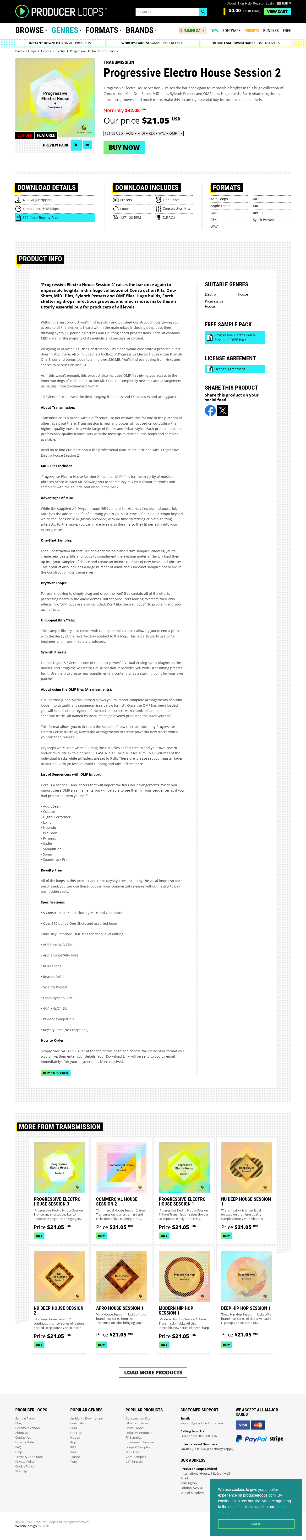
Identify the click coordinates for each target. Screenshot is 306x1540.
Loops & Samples (138, 1447)
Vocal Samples (136, 1457)
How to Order (25, 1442)
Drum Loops (134, 1428)
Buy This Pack (56, 1073)
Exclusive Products (139, 1433)
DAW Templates (137, 1423)
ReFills (258, 212)
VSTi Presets (134, 1462)
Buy (39, 1235)
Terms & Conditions (29, 1457)
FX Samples (134, 1438)
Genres (64, 30)
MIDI (256, 206)
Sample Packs (25, 1418)
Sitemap (21, 1471)
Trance (75, 1457)
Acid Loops (219, 199)
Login (270, 3)
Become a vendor (27, 1428)
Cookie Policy (24, 1466)
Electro (210, 294)
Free (287, 30)
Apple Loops (220, 206)
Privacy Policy (25, 1462)
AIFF (256, 199)
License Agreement (229, 369)
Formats (102, 30)
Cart (277, 11)
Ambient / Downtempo (86, 1418)
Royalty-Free (49, 217)
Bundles (271, 30)
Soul (73, 1452)
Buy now (124, 147)
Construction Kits (138, 1418)
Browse (29, 30)
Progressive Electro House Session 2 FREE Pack (235, 337)
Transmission (119, 62)
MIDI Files (132, 1452)
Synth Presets (264, 219)
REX (214, 219)
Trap (73, 1462)
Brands (139, 30)
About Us (21, 1433)
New (214, 30)
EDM (73, 1428)
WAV (214, 226)
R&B (73, 1447)
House (243, 294)
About (231, 3)
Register (259, 3)
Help (248, 3)
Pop (73, 1442)
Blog (241, 3)
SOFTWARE (231, 30)
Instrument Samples (140, 1442)
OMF (214, 212)
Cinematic (77, 1423)
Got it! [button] (256, 1524)
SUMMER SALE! (192, 30)
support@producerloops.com (201, 1423)
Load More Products (153, 1372)
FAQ (18, 1447)
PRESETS (252, 30)
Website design (26, 1526)
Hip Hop (76, 1433)
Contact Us (23, 1438)
